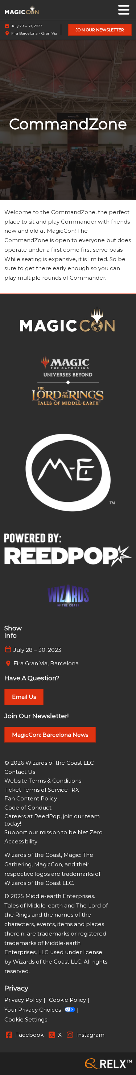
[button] (100, 30)
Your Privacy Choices (32, 1009)
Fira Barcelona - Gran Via (34, 33)
